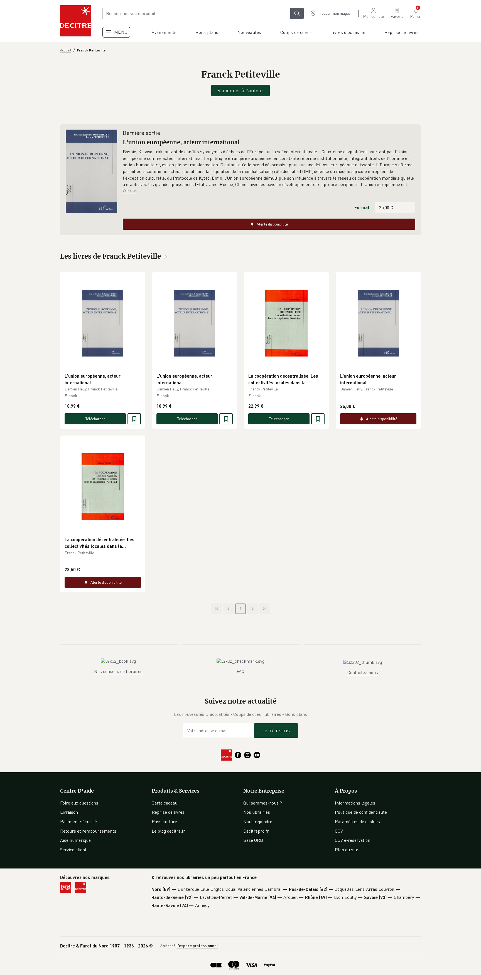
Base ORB (253, 840)
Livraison (69, 812)
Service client (73, 849)
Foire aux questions (79, 803)
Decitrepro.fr (256, 831)
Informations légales (355, 803)
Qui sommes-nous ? (262, 803)
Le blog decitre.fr (168, 831)
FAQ (240, 671)
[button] (269, 168)
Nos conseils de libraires (118, 671)
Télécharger (95, 418)
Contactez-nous (362, 672)
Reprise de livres (168, 812)
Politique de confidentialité (361, 812)
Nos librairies (256, 812)
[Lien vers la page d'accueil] (75, 20)
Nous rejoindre (257, 821)
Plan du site (346, 849)
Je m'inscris (276, 730)
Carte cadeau (164, 803)
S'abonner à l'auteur (240, 90)
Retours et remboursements (88, 831)
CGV (339, 831)
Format (361, 207)
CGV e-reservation (352, 840)
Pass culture (164, 821)
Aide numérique (75, 840)
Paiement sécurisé (78, 821)
